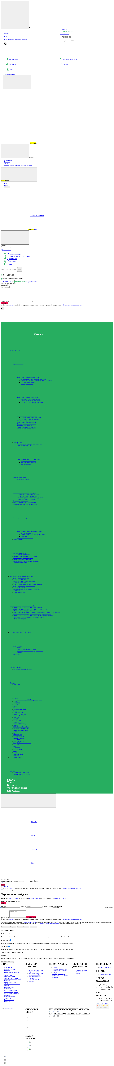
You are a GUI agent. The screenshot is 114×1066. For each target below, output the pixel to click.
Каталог (38, 334)
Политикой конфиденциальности (48, 923)
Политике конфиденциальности (72, 305)
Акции (5, 36)
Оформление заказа (17, 787)
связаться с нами (13, 898)
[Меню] (15, 8)
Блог (11, 69)
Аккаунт (78, 973)
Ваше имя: (4, 285)
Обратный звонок (66, 31)
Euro (5, 183)
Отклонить (33, 927)
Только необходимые (23, 927)
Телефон (23, 906)
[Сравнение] (41, 202)
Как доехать (13, 790)
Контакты (6, 33)
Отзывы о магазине (10, 969)
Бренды (11, 779)
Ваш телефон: (5, 287)
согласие (11, 305)
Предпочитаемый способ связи (52, 906)
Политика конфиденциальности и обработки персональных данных (12, 983)
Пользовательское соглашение (9, 987)
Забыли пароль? (5, 883)
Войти (3, 884)
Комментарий (5, 917)
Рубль (5, 180)
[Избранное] (14, 202)
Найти (19, 269)
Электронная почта (6, 881)
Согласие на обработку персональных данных (11, 991)
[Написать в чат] (28, 801)
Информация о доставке (59, 970)
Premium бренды (13, 59)
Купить (3, 903)
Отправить (4, 303)
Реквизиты (65, 64)
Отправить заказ (31, 917)
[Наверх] (14, 878)
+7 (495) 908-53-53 (65, 29)
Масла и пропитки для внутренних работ (36, 974)
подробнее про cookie (29, 922)
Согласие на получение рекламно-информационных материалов (11, 996)
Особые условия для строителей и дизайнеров (15, 39)
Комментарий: (5, 301)
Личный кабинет (37, 216)
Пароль (32, 881)
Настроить (12, 927)
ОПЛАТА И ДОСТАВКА (60, 969)
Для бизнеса (13, 64)
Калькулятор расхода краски (70, 59)
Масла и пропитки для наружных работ (36, 971)
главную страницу (59, 898)
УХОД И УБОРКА (34, 979)
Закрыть (7, 187)
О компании (6, 30)
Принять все (4, 927)
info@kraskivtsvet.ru (64, 34)
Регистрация (4, 886)
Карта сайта (79, 972)
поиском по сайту (34, 898)
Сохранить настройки (7, 961)
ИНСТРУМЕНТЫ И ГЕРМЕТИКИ (35, 977)
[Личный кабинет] (16, 129)
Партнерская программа (11, 972)
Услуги (10, 782)
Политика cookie (9, 1000)
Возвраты (12, 785)
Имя (2, 906)
